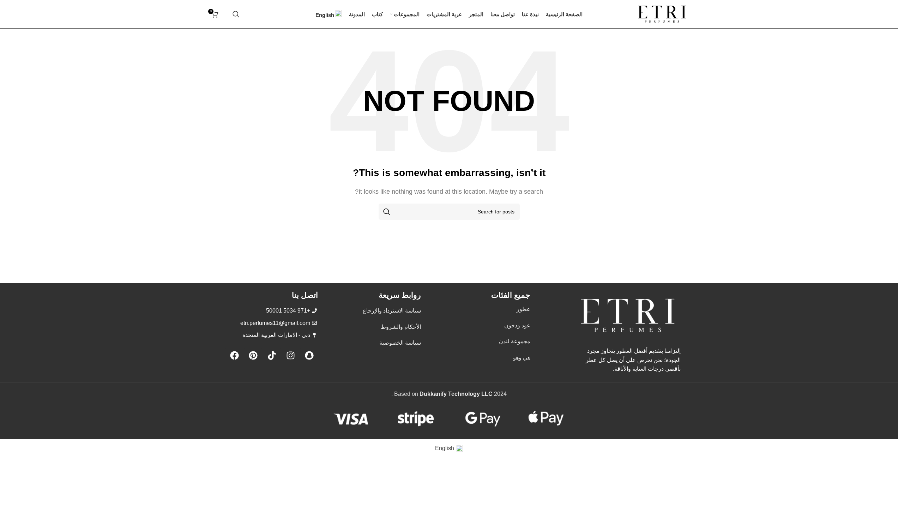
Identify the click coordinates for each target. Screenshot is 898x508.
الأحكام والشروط (401, 327)
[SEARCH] (387, 212)
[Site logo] (662, 14)
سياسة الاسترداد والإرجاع (392, 311)
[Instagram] (290, 355)
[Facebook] (234, 355)
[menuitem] (328, 14)
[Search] (236, 14)
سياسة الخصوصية (400, 343)
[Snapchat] (309, 355)
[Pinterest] (253, 355)
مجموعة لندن (514, 341)
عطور (523, 309)
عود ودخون (517, 325)
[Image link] (628, 315)
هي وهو (521, 358)
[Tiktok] (272, 355)
